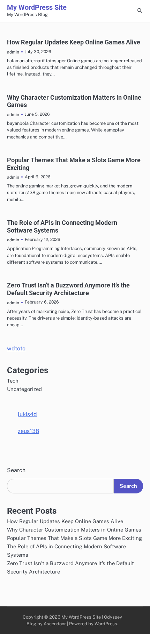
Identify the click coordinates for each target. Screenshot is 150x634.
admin (13, 52)
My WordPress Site (37, 7)
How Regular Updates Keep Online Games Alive (73, 42)
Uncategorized (24, 389)
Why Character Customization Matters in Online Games (74, 530)
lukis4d (27, 414)
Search (16, 470)
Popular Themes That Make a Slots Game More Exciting (74, 538)
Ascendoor (55, 623)
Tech (12, 381)
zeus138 (28, 431)
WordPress (106, 623)
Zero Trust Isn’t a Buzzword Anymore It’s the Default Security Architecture (68, 289)
